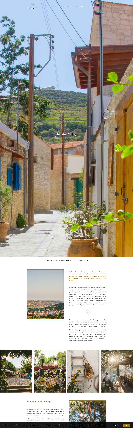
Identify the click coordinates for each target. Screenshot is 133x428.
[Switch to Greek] (98, 6)
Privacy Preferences (117, 425)
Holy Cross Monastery (72, 260)
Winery (54, 6)
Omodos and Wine (85, 260)
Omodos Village (60, 260)
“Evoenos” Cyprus (49, 260)
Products (61, 6)
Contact (91, 6)
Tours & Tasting (70, 6)
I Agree (126, 425)
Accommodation (82, 6)
